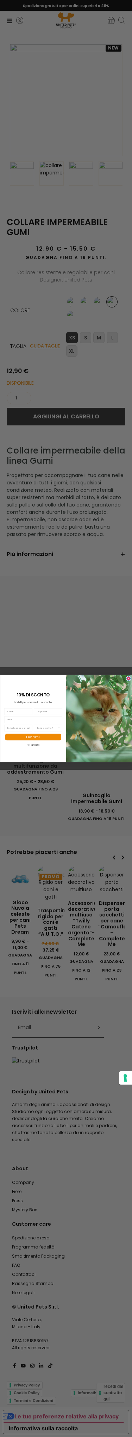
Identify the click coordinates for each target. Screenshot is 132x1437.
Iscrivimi (33, 737)
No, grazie (32, 744)
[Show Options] (58, 728)
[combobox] (47, 728)
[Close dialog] (128, 678)
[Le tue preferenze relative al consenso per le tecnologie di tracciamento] (125, 1078)
